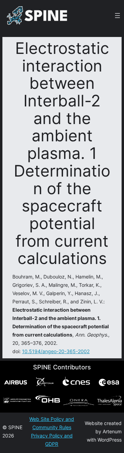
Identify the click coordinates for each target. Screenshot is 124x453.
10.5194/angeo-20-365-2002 (56, 351)
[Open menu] (117, 15)
